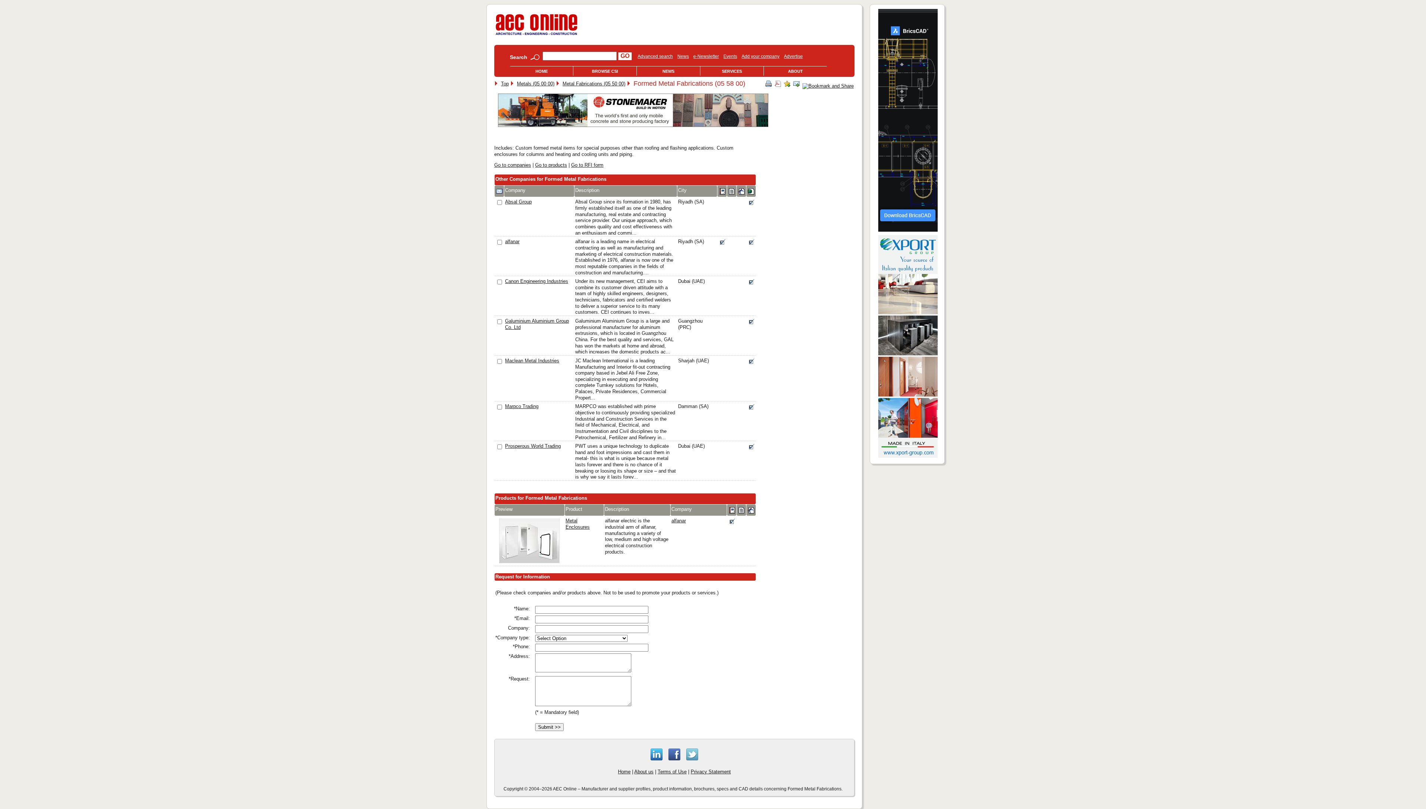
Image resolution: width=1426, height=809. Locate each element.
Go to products (551, 165)
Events (730, 56)
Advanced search (655, 56)
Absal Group (518, 202)
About (795, 71)
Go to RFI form (587, 165)
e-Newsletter (706, 56)
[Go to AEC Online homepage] (536, 35)
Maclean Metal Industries (532, 360)
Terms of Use (672, 771)
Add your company (760, 56)
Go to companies (512, 165)
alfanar (512, 241)
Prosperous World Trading (533, 446)
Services (732, 71)
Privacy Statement (711, 771)
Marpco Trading (521, 406)
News (683, 56)
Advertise (793, 56)
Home (541, 71)
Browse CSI (605, 71)
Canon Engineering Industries (536, 281)
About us (644, 771)
